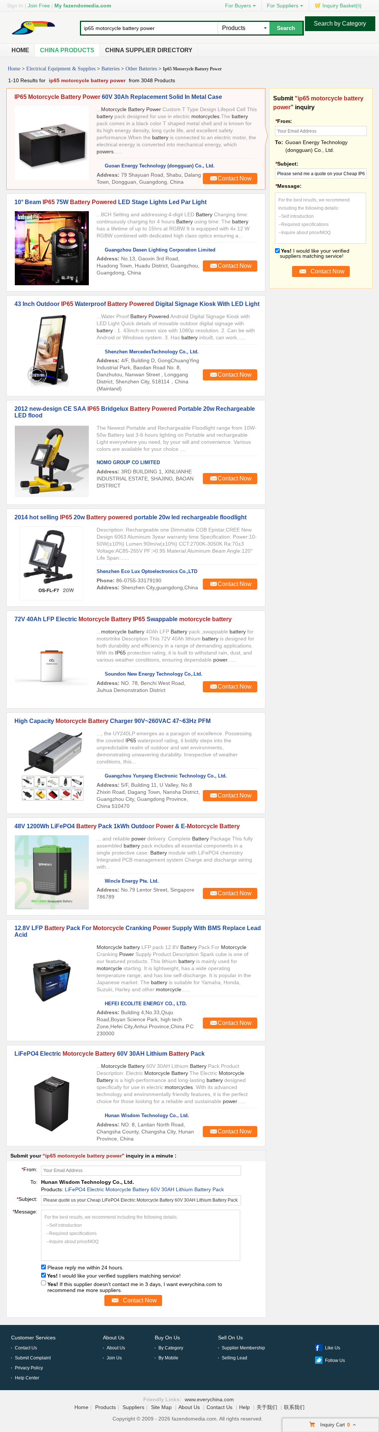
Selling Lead (234, 1358)
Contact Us (26, 1348)
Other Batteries (141, 68)
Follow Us (335, 1360)
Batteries (110, 68)
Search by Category (340, 23)
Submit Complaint (33, 1358)
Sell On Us (230, 1338)
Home (20, 50)
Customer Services (33, 1338)
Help (244, 1407)
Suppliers (133, 1407)
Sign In (15, 6)
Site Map (161, 1407)
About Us (113, 1338)
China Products (67, 50)
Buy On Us (167, 1338)
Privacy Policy (29, 1368)
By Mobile (168, 1358)
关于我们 (266, 1407)
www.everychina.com (209, 1399)
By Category (170, 1348)
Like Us (332, 1348)
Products (105, 1407)
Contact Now (235, 178)
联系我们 (294, 1407)
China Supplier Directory (148, 50)
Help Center (27, 1378)
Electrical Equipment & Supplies (60, 68)
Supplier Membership (243, 1348)
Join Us (114, 1358)
